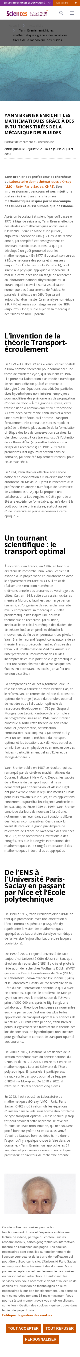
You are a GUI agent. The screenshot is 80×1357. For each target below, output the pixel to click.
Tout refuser (60, 1328)
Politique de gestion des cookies (27, 1315)
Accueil (14, 25)
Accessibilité (62, 2)
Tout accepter (23, 1328)
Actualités (36, 25)
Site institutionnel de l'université (24, 2)
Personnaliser (40, 1339)
